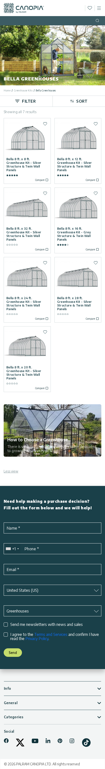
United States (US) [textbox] (22, 590)
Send (13, 653)
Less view (11, 471)
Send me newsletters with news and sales (46, 624)
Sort (81, 101)
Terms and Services (50, 634)
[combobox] (12, 548)
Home (7, 90)
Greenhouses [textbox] (18, 611)
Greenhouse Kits (23, 90)
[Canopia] (24, 8)
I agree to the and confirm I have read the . (54, 636)
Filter (29, 101)
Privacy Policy (36, 638)
